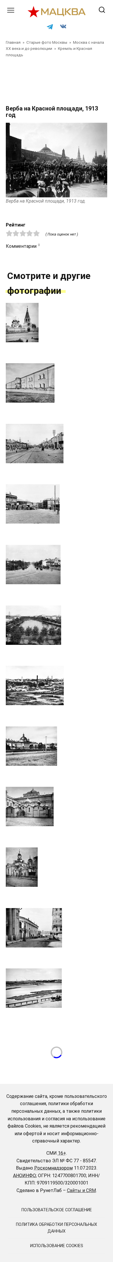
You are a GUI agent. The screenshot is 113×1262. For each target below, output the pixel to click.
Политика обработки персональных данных (56, 1228)
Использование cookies (56, 1245)
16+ (62, 1153)
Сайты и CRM (81, 1190)
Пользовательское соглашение (56, 1209)
